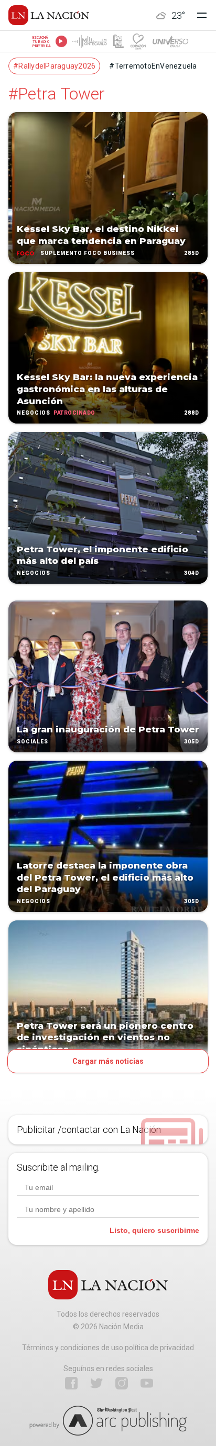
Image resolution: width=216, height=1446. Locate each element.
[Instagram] (121, 1383)
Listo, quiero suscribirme (154, 1230)
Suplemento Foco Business (87, 253)
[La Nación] (48, 15)
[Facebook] (71, 1383)
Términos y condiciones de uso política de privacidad (108, 1347)
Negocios (33, 413)
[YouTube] (146, 1383)
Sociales (32, 741)
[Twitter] (96, 1383)
